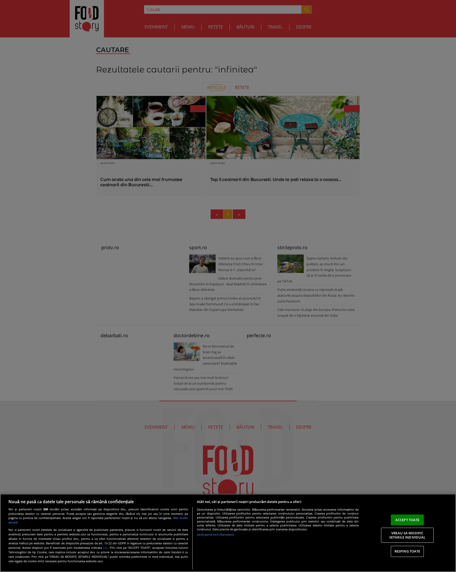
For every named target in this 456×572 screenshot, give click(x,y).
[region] (228, 533)
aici (105, 547)
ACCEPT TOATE (407, 519)
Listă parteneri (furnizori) (215, 534)
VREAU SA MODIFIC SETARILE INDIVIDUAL (407, 535)
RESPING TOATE (407, 551)
